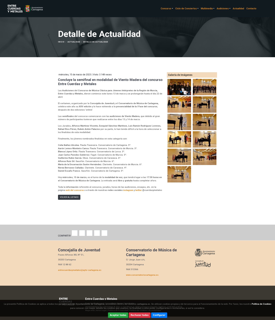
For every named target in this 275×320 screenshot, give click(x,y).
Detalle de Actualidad (95, 42)
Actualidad (238, 8)
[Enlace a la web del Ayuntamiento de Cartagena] (205, 252)
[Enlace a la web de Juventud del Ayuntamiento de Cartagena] (205, 263)
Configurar (159, 315)
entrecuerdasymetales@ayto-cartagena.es (79, 270)
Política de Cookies (261, 304)
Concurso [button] (166, 8)
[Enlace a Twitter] (261, 8)
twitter (138, 190)
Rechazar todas (140, 315)
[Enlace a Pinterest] (267, 8)
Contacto (251, 8)
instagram (128, 190)
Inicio (61, 42)
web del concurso (75, 190)
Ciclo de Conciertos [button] (186, 8)
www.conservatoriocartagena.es (142, 275)
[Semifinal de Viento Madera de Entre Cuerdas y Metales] (179, 87)
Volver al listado (69, 197)
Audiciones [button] (223, 8)
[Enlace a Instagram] (264, 8)
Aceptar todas (118, 315)
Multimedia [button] (207, 8)
